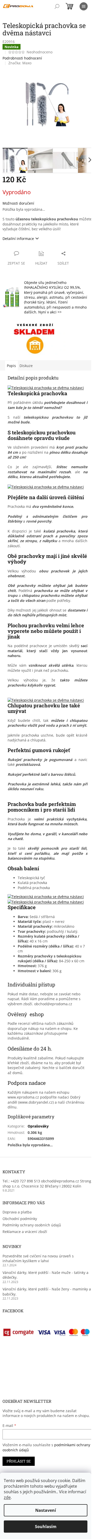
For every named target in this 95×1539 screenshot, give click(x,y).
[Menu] (84, 6)
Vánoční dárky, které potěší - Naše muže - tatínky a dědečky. (45, 1275)
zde (7, 1497)
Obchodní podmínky (20, 1218)
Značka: (19, 62)
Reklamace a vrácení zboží (25, 1231)
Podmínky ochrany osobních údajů (32, 1225)
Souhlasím (45, 1526)
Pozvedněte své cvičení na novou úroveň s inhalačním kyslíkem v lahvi (38, 1258)
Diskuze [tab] (26, 365)
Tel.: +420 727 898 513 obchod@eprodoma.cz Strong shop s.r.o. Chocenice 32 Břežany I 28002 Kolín (47, 1183)
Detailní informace (18, 238)
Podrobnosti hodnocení (22, 58)
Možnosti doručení (18, 203)
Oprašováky (38, 1126)
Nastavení (45, 1510)
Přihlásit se (19, 1461)
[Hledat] (57, 6)
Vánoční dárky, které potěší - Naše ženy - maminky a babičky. (47, 1291)
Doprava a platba (17, 1212)
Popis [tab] (11, 365)
